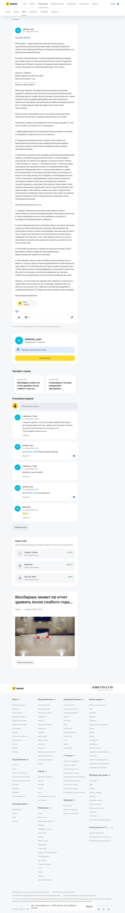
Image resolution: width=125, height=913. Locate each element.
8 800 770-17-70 (102, 687)
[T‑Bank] (11, 4)
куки (48, 905)
